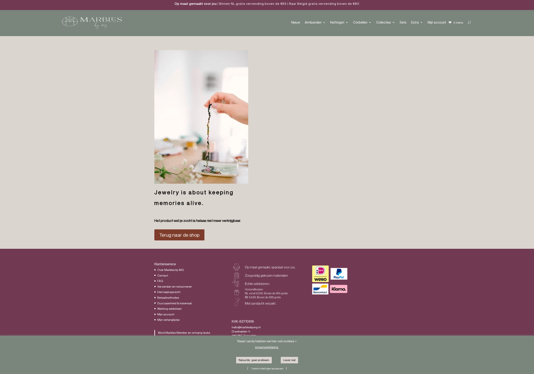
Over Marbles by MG (170, 270)
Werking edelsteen (169, 308)
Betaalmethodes (168, 297)
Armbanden (313, 22)
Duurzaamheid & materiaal (174, 303)
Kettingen (337, 22)
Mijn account (437, 22)
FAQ (160, 281)
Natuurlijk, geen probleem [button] (254, 360)
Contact (162, 275)
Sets (403, 22)
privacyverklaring (266, 347)
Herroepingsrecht (168, 292)
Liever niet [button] (289, 360)
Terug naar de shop (179, 235)
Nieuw (295, 22)
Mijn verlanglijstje (168, 319)
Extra (415, 22)
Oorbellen (360, 22)
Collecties (383, 22)
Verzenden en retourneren (174, 286)
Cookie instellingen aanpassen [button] (267, 368)
